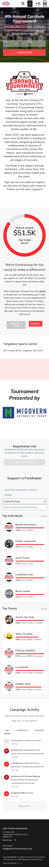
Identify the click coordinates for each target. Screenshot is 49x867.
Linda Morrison (24, 574)
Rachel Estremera (26, 524)
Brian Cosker (23, 591)
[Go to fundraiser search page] (23, 4)
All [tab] (7, 730)
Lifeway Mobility (25, 650)
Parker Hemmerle (26, 541)
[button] (24, 43)
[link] (24, 52)
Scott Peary (23, 557)
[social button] (30, 3)
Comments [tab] (22, 730)
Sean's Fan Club (25, 617)
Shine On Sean (24, 633)
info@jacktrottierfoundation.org (17, 848)
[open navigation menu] (45, 4)
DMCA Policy (37, 859)
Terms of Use (9, 859)
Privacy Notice (39, 857)
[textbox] (24, 507)
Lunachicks (22, 667)
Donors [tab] (39, 730)
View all (44, 516)
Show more (23, 806)
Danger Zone (23, 683)
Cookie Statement (23, 859)
